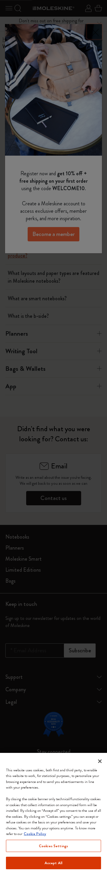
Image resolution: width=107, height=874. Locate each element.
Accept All (53, 863)
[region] (53, 813)
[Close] (99, 761)
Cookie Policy (35, 834)
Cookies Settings (53, 846)
